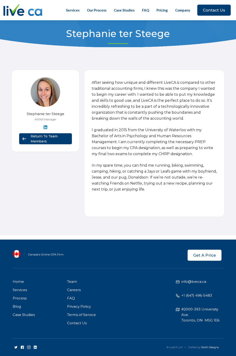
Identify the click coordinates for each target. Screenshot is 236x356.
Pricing (162, 10)
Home (18, 281)
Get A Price (204, 255)
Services (73, 10)
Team (72, 281)
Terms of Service (81, 315)
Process (20, 298)
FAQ (145, 10)
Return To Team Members (44, 138)
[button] (182, 10)
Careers (74, 290)
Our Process (96, 10)
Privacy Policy (79, 306)
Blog (17, 306)
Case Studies (124, 10)
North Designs (210, 347)
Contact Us (214, 10)
